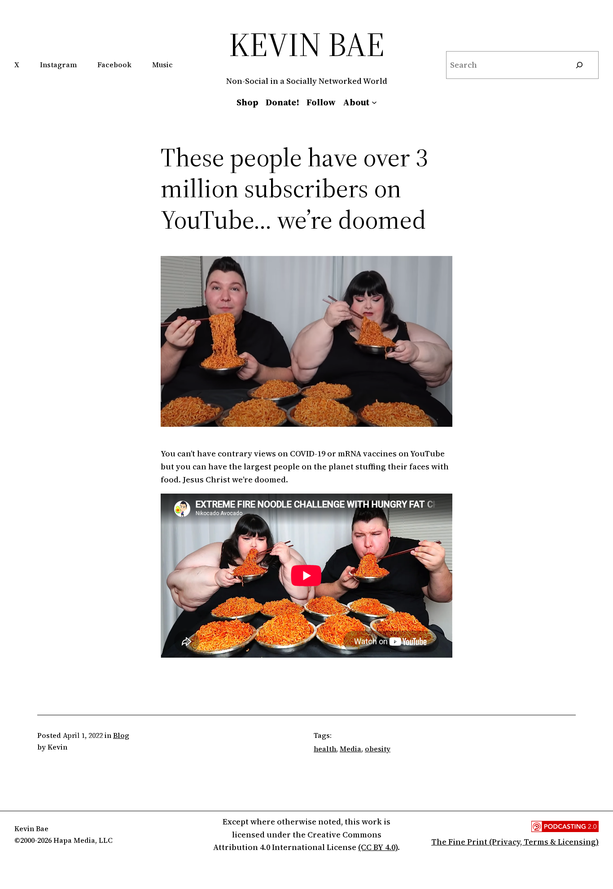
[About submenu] (374, 102)
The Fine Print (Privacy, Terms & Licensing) (515, 841)
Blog (121, 735)
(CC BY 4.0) (378, 847)
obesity (377, 749)
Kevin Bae (307, 44)
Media (350, 749)
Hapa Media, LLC (83, 840)
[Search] (579, 65)
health (325, 749)
